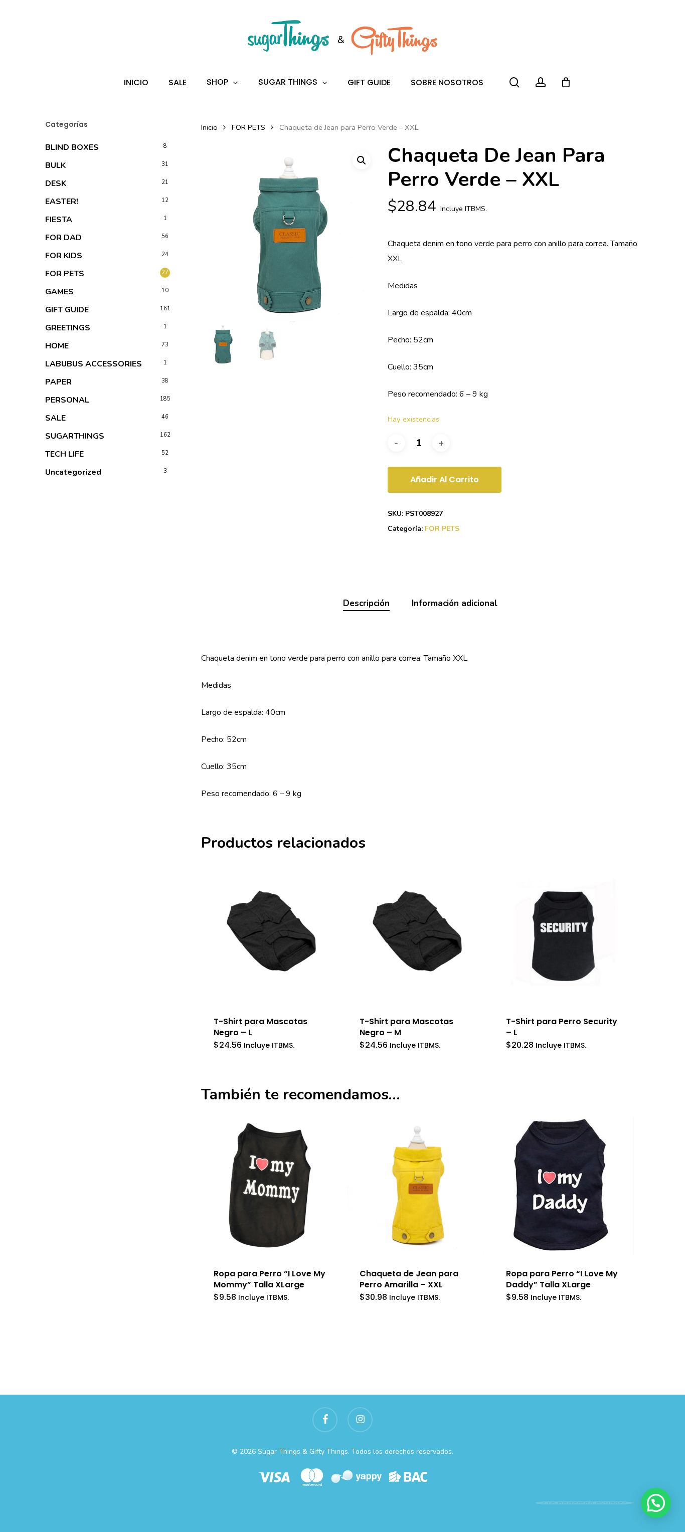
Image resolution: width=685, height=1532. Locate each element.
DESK (55, 183)
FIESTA (58, 219)
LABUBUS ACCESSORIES (93, 363)
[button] (362, 160)
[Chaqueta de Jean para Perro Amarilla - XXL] (417, 1185)
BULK (55, 165)
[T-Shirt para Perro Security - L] (563, 933)
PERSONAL (67, 400)
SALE (55, 418)
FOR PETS (64, 273)
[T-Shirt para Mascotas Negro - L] (271, 933)
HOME (57, 345)
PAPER (58, 382)
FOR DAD (63, 237)
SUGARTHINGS (74, 436)
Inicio (209, 127)
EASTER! (61, 201)
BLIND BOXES (72, 147)
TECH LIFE (64, 454)
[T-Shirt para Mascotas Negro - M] (417, 933)
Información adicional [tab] (454, 603)
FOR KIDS (63, 255)
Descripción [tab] (366, 603)
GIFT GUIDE (67, 309)
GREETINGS (67, 327)
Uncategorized (73, 472)
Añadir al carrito (444, 479)
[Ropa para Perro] (271, 1185)
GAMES (59, 291)
